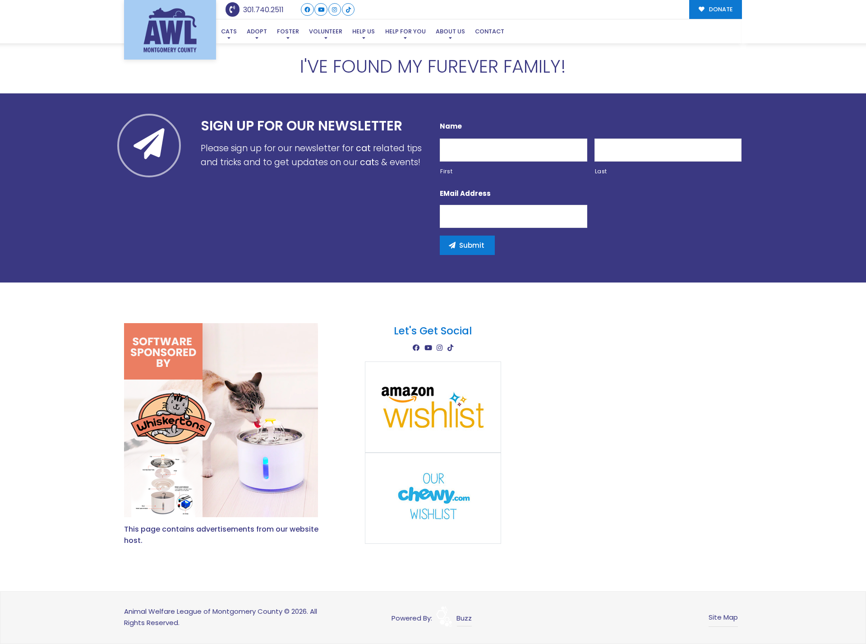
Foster (288, 31)
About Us (450, 31)
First (446, 171)
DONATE (720, 9)
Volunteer (325, 31)
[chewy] (433, 497)
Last (601, 171)
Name (451, 126)
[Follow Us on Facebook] (307, 9)
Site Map (723, 617)
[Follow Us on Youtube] (320, 9)
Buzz (464, 618)
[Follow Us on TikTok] (348, 9)
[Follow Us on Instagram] (334, 9)
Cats (229, 31)
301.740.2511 (262, 10)
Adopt (257, 31)
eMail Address (465, 193)
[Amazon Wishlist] (433, 406)
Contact (489, 31)
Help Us (363, 31)
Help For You (405, 31)
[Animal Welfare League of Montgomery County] (170, 30)
